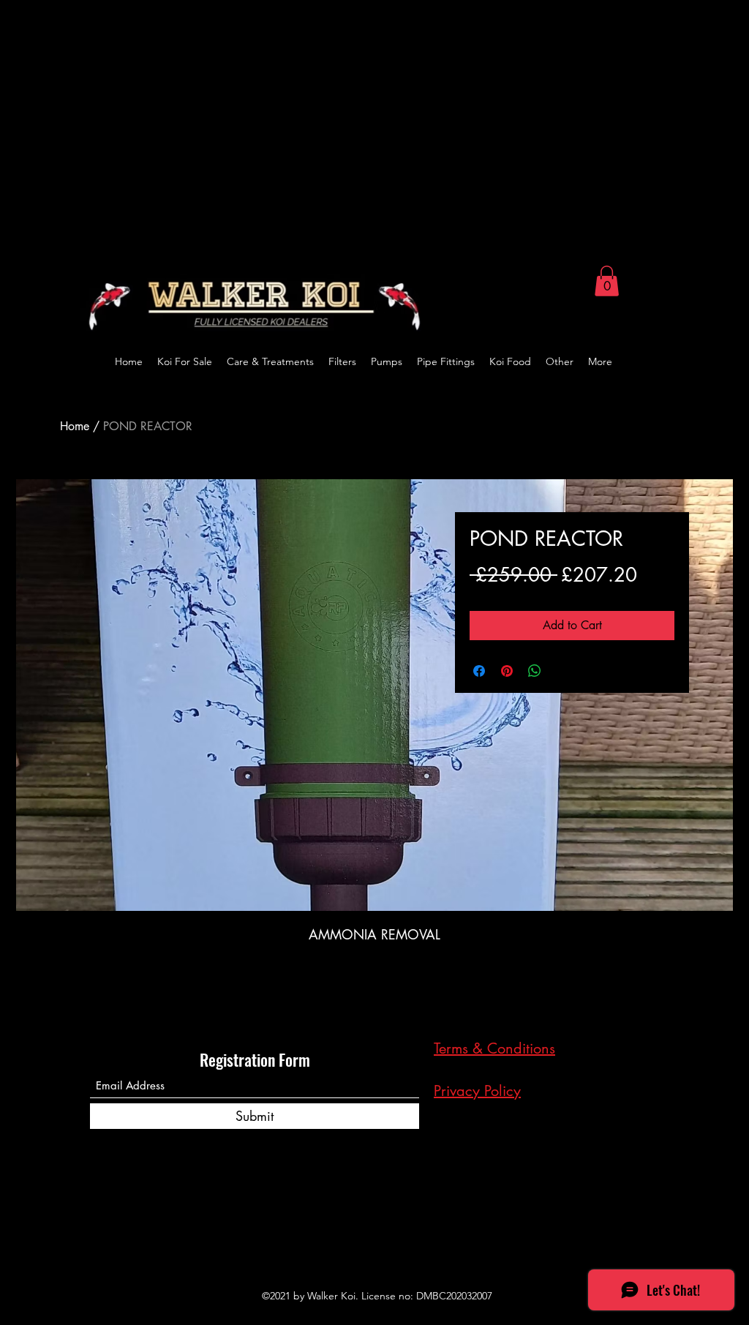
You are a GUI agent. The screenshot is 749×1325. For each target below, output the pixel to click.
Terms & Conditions (494, 1048)
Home (74, 426)
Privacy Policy (477, 1090)
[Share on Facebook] (479, 671)
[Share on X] (562, 671)
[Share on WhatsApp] (534, 671)
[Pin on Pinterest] (507, 671)
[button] (607, 281)
